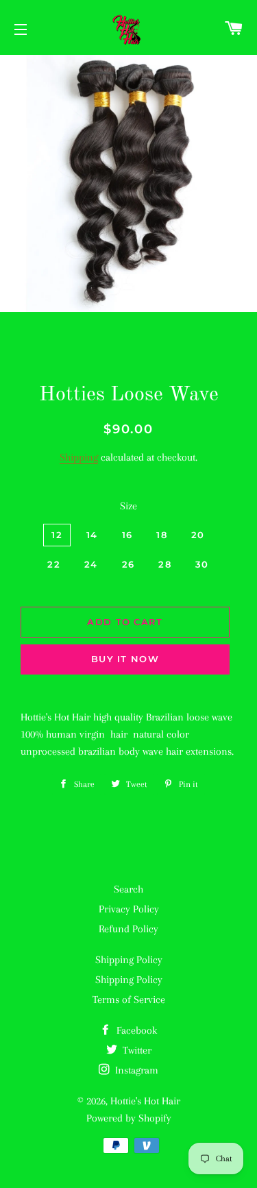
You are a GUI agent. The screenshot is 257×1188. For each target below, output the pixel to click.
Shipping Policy (128, 960)
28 (164, 564)
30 (202, 564)
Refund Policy (128, 929)
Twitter (135, 1050)
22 (53, 564)
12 (56, 534)
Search (128, 889)
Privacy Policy (129, 909)
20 (198, 534)
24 (91, 564)
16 (127, 534)
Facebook (135, 1030)
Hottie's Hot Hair (145, 1101)
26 (128, 564)
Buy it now (125, 658)
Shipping (79, 457)
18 (161, 534)
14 (92, 534)
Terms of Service (129, 999)
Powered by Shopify (128, 1118)
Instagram (135, 1070)
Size (128, 506)
